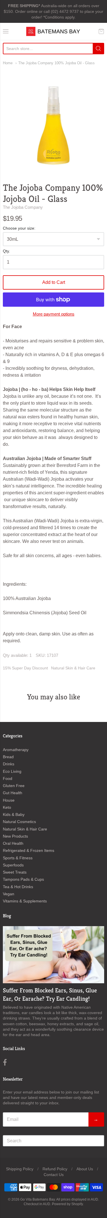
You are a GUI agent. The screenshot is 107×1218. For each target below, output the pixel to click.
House (9, 800)
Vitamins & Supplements (25, 901)
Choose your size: (19, 228)
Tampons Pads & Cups (23, 879)
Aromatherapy (16, 749)
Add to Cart (53, 282)
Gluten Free (14, 785)
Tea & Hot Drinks (18, 886)
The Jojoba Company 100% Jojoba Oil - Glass (56, 63)
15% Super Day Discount (25, 668)
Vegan (8, 894)
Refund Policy (55, 1169)
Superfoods (13, 865)
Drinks (8, 764)
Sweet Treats (15, 872)
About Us (84, 1169)
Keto (7, 807)
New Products (15, 836)
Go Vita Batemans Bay (37, 1199)
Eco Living (12, 771)
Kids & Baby (14, 814)
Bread (8, 757)
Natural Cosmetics (19, 821)
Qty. (6, 251)
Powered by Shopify (67, 1204)
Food (7, 778)
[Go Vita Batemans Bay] (53, 31)
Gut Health (12, 792)
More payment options (53, 314)
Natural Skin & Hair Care (73, 668)
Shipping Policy (19, 1169)
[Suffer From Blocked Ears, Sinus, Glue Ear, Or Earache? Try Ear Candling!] (53, 954)
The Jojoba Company (23, 207)
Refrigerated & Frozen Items (28, 850)
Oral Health (13, 843)
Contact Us (54, 1174)
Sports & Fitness (18, 858)
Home (8, 63)
